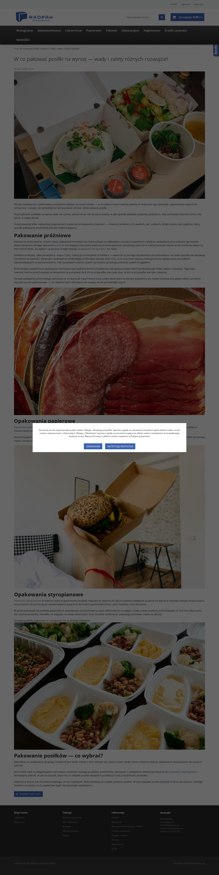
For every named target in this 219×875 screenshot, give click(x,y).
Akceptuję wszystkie (120, 446)
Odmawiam (93, 446)
